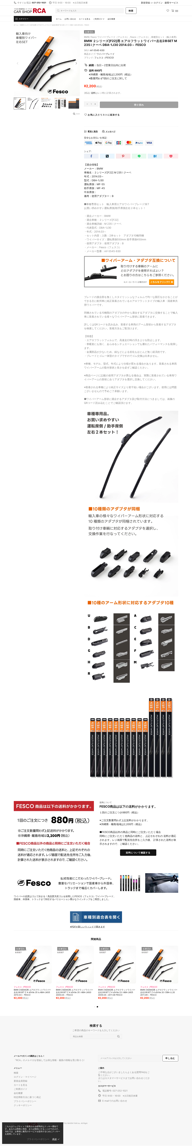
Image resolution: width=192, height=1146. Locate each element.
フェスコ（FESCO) (104, 57)
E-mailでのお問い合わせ (114, 1100)
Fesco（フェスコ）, (140, 37)
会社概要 (18, 1093)
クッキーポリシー (23, 1105)
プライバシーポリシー (25, 1101)
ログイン (158, 2)
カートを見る (20, 1085)
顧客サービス (171, 2)
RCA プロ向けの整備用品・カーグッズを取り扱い (30, 10)
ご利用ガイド (20, 1089)
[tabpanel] (33, 975)
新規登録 (145, 2)
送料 (93, 92)
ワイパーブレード (106, 54)
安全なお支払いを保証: (95, 137)
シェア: (87, 151)
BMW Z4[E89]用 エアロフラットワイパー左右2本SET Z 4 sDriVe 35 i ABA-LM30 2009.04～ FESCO (158, 992)
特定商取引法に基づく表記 (27, 1097)
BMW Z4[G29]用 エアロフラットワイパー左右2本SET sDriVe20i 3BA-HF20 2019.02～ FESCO (74, 992)
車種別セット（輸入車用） (164, 37)
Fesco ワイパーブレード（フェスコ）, (110, 37)
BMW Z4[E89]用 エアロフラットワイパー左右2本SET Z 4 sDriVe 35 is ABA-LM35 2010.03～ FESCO (116, 992)
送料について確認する (138, 852)
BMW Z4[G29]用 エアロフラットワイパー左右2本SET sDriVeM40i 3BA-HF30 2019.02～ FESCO (32, 992)
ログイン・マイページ (25, 1076)
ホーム (16, 25)
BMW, (87, 37)
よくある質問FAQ (136, 1072)
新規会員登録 (20, 1080)
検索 (131, 10)
